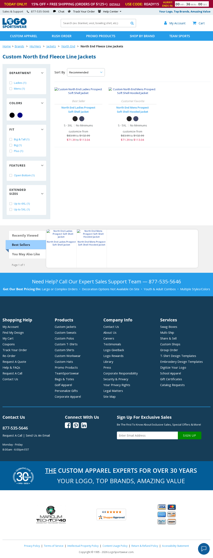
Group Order (169, 350)
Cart (199, 23)
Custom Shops (170, 344)
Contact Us (10, 379)
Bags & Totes (64, 379)
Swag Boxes (168, 327)
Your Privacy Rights (116, 385)
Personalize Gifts (66, 391)
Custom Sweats (65, 332)
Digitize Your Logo (173, 367)
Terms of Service (53, 546)
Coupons (8, 344)
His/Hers (35, 46)
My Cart (8, 338)
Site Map (109, 396)
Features (17, 165)
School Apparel (170, 373)
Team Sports (179, 36)
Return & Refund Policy (144, 546)
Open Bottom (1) (24, 175)
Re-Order (9, 356)
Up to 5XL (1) (22, 209)
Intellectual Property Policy (83, 546)
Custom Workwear (68, 356)
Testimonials (112, 344)
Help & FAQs (11, 367)
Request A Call (12, 373)
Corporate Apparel (68, 396)
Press (107, 367)
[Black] (12, 115)
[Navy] (20, 115)
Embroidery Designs (181, 361)
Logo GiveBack (113, 350)
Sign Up (189, 435)
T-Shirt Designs (178, 356)
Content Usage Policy (115, 546)
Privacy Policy (32, 546)
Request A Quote (14, 361)
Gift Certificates (171, 379)
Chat (61, 11)
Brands (19, 46)
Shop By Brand (142, 36)
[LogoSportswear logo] (14, 27)
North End (68, 46)
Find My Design (13, 332)
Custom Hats (64, 361)
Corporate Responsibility (120, 373)
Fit (11, 129)
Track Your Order (84, 11)
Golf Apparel (63, 385)
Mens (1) (19, 88)
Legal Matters (113, 391)
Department (20, 73)
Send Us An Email (38, 435)
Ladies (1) (20, 83)
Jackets (51, 46)
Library (108, 361)
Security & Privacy (115, 379)
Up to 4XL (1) (22, 203)
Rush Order (62, 36)
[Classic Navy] (81, 118)
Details (114, 4)
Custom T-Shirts (66, 344)
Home (6, 46)
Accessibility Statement (175, 546)
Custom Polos (64, 338)
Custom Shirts (64, 350)
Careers (108, 338)
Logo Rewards (113, 356)
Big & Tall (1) (22, 139)
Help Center (110, 11)
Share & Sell (168, 338)
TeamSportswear (67, 373)
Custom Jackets (65, 327)
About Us (109, 332)
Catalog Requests (172, 385)
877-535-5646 (40, 11)
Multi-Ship (167, 332)
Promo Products (100, 36)
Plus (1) (18, 151)
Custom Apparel (23, 36)
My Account (10, 327)
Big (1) (18, 145)
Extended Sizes (17, 192)
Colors (15, 103)
